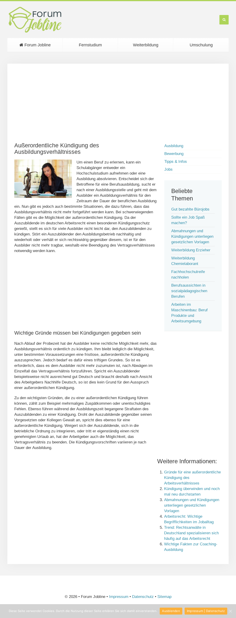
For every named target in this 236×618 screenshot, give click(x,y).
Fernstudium (90, 45)
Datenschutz (143, 596)
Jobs (168, 169)
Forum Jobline (37, 45)
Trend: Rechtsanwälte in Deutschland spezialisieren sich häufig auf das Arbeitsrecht (191, 533)
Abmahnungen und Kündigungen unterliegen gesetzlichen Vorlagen (192, 236)
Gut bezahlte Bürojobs (190, 209)
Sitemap (164, 596)
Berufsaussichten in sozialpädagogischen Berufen (189, 291)
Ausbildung (173, 146)
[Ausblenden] (230, 611)
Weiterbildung (145, 45)
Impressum (118, 596)
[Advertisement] (118, 103)
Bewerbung (173, 154)
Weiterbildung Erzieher (190, 250)
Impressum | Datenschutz (206, 611)
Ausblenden (171, 611)
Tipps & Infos (175, 161)
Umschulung (201, 45)
